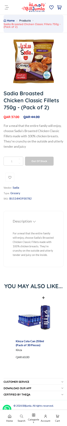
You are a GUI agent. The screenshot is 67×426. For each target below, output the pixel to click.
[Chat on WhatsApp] (7, 408)
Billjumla (27, 405)
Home (11, 20)
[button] (43, 297)
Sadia (16, 187)
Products (25, 20)
